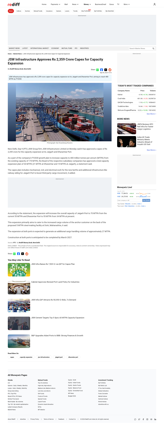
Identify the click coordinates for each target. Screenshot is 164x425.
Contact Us (72, 419)
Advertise (23, 419)
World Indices (102, 401)
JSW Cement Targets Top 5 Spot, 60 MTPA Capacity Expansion (57, 318)
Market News (14, 48)
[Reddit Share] (109, 70)
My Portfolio (98, 11)
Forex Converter (103, 393)
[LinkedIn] (155, 419)
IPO (76, 48)
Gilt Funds (41, 393)
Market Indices (102, 396)
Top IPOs (13, 393)
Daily (14, 385)
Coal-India (121, 99)
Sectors (27, 11)
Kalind (120, 95)
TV (118, 4)
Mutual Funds (38, 11)
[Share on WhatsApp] (135, 419)
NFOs (39, 407)
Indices (19, 11)
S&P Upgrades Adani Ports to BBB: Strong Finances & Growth (57, 336)
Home (44, 4)
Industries (84, 48)
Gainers (58, 11)
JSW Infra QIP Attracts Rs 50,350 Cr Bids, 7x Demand (53, 300)
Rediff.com (88, 419)
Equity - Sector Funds (74, 385)
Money (86, 4)
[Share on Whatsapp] (97, 70)
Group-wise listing (13, 391)
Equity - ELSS (72, 380)
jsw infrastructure (44, 357)
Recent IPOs (11, 396)
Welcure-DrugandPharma (127, 110)
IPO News (19, 396)
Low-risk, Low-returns (44, 391)
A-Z (9, 383)
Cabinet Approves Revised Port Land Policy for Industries (55, 282)
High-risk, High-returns (44, 385)
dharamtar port (73, 357)
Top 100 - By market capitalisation (18, 404)
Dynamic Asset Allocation (45, 404)
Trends (75, 11)
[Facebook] (143, 419)
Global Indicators (103, 391)
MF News (71, 393)
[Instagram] (147, 419)
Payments (54, 4)
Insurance (49, 11)
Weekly (19, 385)
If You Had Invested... (104, 388)
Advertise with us (103, 404)
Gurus (111, 4)
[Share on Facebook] (101, 70)
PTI (14, 242)
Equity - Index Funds (74, 382)
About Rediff (11, 419)
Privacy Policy (34, 419)
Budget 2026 (72, 396)
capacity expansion (26, 357)
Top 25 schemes (43, 383)
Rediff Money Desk (16, 69)
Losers (67, 11)
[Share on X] (139, 419)
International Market (39, 48)
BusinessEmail (100, 4)
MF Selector (41, 409)
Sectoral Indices (103, 399)
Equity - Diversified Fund (75, 390)
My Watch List (102, 385)
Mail (66, 4)
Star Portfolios (85, 11)
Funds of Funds (42, 396)
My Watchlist (110, 11)
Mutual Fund (67, 48)
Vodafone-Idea (123, 106)
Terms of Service (49, 419)
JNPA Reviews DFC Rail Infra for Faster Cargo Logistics (145, 126)
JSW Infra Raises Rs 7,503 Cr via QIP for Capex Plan (53, 264)
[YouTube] (151, 419)
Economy (55, 48)
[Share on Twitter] (105, 70)
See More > (151, 114)
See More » (151, 150)
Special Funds (42, 399)
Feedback (61, 419)
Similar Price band (13, 399)
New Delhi (27, 69)
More (126, 4)
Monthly (25, 385)
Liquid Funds (42, 401)
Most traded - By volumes (15, 401)
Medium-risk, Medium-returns (46, 388)
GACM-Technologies (125, 102)
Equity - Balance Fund (74, 388)
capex (12, 357)
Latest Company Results (15, 407)
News (74, 4)
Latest (25, 48)
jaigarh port (59, 357)
